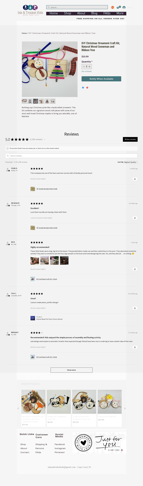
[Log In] (123, 7)
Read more (25, 116)
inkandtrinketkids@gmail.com (62, 467)
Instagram (60, 449)
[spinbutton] (87, 66)
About (23, 449)
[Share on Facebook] (83, 87)
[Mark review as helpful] (135, 179)
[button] (119, 7)
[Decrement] (84, 66)
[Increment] (89, 66)
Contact (24, 453)
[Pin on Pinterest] (87, 87)
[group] (71, 408)
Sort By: (121, 162)
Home (24, 33)
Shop (23, 445)
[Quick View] (33, 402)
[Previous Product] (18, 408)
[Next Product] (125, 408)
